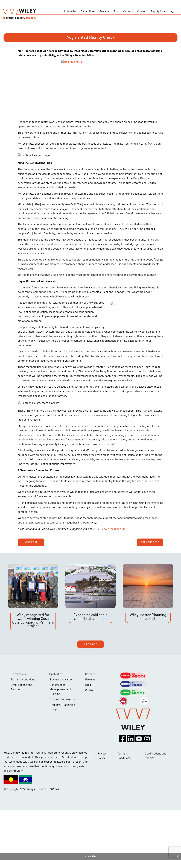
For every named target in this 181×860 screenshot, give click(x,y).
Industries (70, 11)
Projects (104, 11)
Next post (31, 542)
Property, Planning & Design (63, 707)
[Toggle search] (172, 12)
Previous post (150, 542)
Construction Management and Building (60, 689)
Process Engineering (63, 699)
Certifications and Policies (21, 687)
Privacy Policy (19, 674)
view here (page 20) (113, 529)
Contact (142, 11)
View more (90, 644)
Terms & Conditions (23, 679)
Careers (128, 11)
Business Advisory (61, 679)
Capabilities (88, 11)
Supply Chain (159, 11)
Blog (116, 11)
